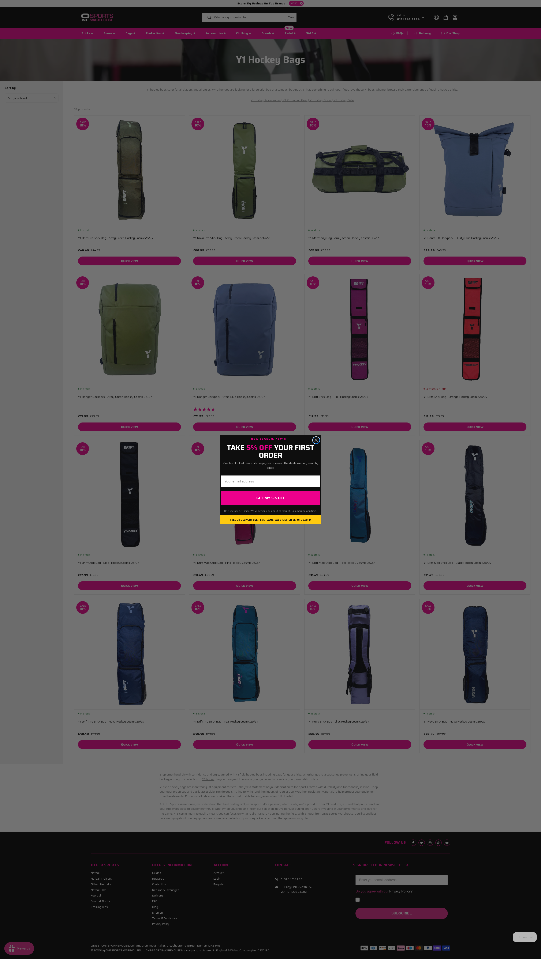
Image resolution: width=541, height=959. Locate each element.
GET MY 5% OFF (270, 498)
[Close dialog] (316, 440)
